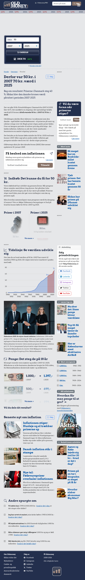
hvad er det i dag (42, 506)
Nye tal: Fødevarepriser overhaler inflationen (38, 475)
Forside (6, 72)
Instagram (66, 282)
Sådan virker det (10, 557)
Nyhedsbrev (8, 561)
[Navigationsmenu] (78, 5)
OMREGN (23, 52)
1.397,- (48, 376)
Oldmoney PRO (42, 3)
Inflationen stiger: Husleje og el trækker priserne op (38, 426)
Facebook (66, 271)
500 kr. (63, 380)
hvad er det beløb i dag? (26, 544)
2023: (33, 12)
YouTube (66, 293)
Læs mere (49, 160)
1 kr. (61, 385)
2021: (61, 12)
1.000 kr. (63, 366)
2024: (19, 12)
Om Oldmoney (9, 554)
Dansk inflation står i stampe (37, 451)
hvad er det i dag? (15, 517)
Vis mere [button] (29, 238)
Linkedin (66, 277)
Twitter (65, 288)
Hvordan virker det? (35, 66)
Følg (51, 77)
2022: (47, 12)
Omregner (14, 72)
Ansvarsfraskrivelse (11, 571)
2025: (5, 12)
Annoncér (8, 574)
